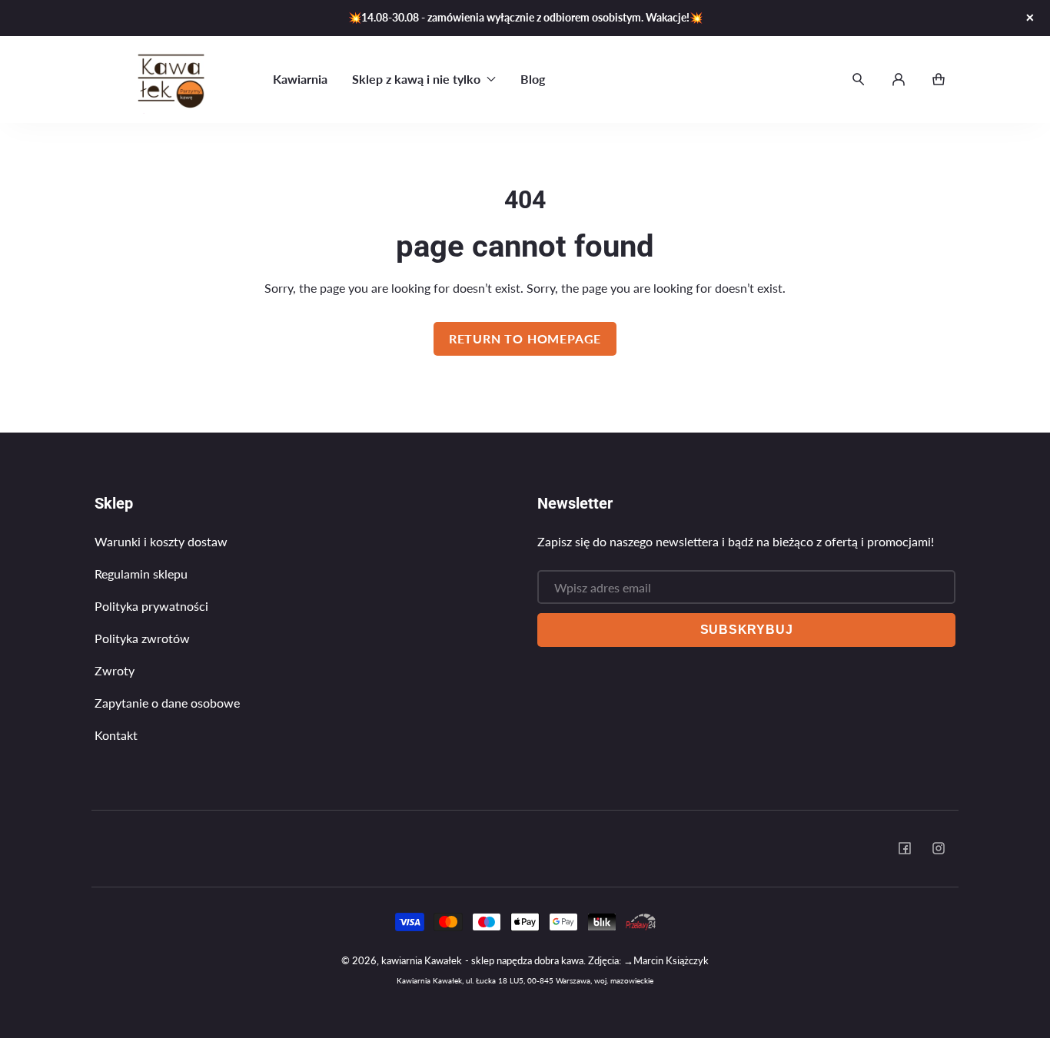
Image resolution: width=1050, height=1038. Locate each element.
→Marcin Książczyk (666, 960)
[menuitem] (300, 79)
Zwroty (115, 670)
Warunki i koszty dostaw (161, 541)
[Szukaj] (859, 79)
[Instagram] (938, 848)
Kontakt (116, 735)
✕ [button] (1030, 17)
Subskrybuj (746, 629)
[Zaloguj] (898, 79)
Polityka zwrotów (142, 638)
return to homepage (525, 338)
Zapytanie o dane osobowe (167, 702)
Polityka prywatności (151, 606)
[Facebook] (905, 848)
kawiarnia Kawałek (421, 960)
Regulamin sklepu (141, 573)
